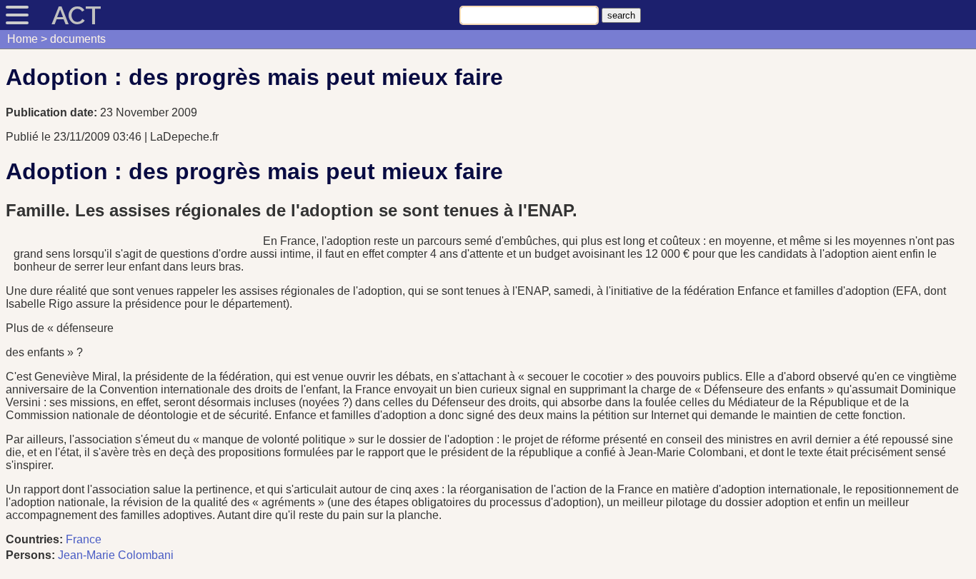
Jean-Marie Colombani (116, 555)
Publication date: (53, 112)
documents (78, 39)
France (83, 539)
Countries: (34, 539)
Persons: (30, 555)
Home (22, 39)
